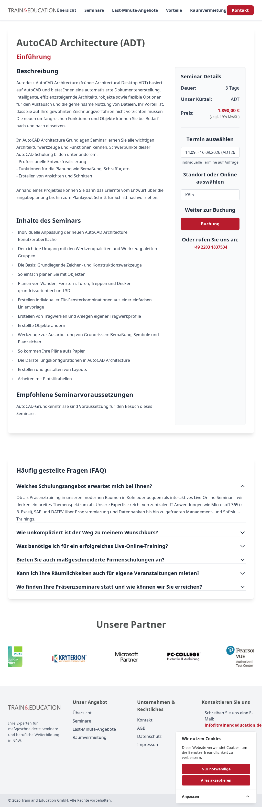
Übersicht (66, 10)
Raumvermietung (208, 10)
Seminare (94, 10)
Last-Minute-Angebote (135, 10)
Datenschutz (149, 736)
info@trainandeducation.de (233, 725)
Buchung (210, 224)
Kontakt (240, 10)
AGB (141, 728)
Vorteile (174, 10)
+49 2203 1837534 (210, 247)
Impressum (148, 744)
